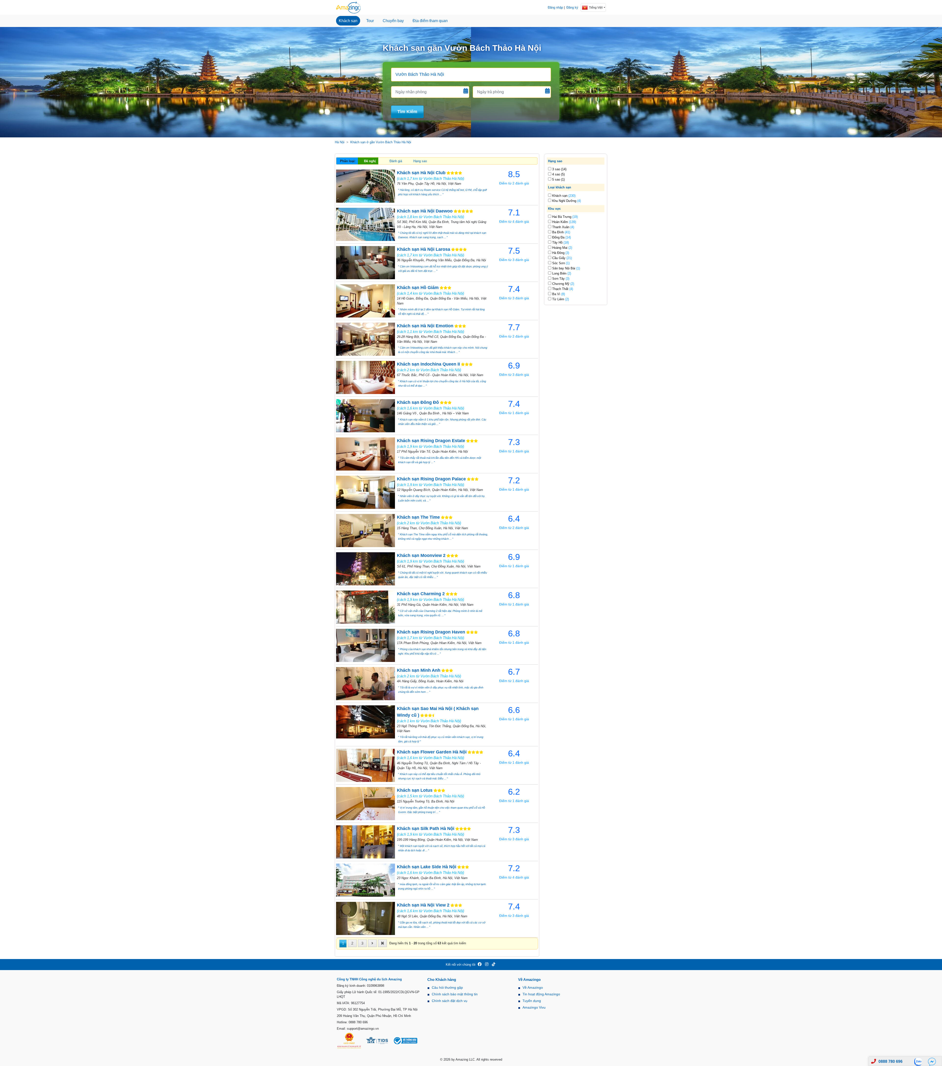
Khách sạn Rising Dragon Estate (431, 440)
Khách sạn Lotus (414, 790)
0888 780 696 (890, 1061)
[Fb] (932, 1061)
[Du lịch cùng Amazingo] (348, 7)
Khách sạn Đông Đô (418, 402)
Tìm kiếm (407, 111)
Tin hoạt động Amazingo (541, 994)
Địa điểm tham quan (430, 21)
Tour (370, 21)
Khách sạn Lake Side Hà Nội (426, 866)
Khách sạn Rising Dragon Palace (431, 478)
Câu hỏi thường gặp (447, 987)
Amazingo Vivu (534, 1007)
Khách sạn (348, 21)
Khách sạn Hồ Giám (418, 287)
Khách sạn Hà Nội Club (421, 172)
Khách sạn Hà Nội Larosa (423, 249)
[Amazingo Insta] (487, 964)
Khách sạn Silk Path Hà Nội (425, 828)
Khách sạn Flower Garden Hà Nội (432, 752)
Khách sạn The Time (418, 517)
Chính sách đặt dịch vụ (449, 1001)
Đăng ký (572, 7)
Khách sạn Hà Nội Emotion (425, 325)
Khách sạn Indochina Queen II (428, 364)
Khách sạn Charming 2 (421, 593)
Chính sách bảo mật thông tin (455, 994)
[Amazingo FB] (479, 964)
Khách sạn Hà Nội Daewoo (425, 211)
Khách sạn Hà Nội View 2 (423, 905)
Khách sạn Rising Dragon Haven (431, 632)
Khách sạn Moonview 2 (421, 555)
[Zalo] (919, 1061)
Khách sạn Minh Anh (418, 670)
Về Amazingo (533, 987)
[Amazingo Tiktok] (494, 964)
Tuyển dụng (532, 1001)
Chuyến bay (393, 21)
